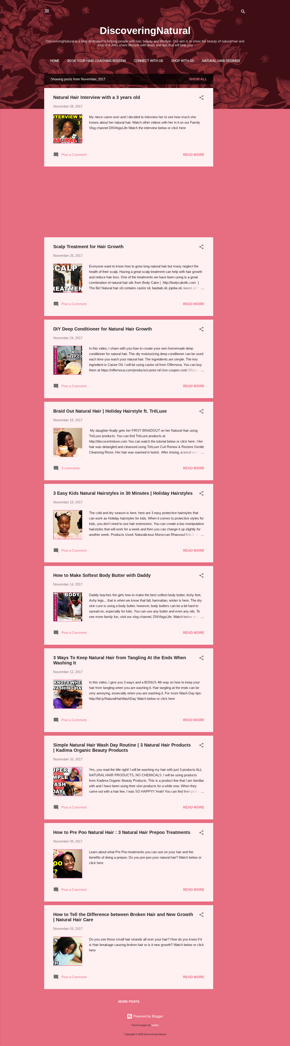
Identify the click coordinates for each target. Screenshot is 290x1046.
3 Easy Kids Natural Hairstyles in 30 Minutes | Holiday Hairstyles (123, 493)
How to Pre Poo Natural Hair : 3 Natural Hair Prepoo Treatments (121, 832)
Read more (193, 155)
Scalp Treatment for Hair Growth (88, 246)
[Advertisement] (231, 142)
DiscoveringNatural (145, 30)
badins (155, 1025)
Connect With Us (148, 61)
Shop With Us (182, 61)
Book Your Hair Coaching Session (97, 61)
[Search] (243, 12)
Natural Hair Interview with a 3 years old (96, 97)
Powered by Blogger (147, 1016)
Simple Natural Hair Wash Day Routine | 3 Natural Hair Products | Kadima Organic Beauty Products (122, 747)
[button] (201, 98)
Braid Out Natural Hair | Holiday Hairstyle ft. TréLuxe (110, 411)
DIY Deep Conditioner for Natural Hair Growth (102, 328)
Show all (198, 79)
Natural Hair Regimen (221, 61)
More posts (128, 1001)
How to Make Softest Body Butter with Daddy (102, 575)
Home (54, 61)
